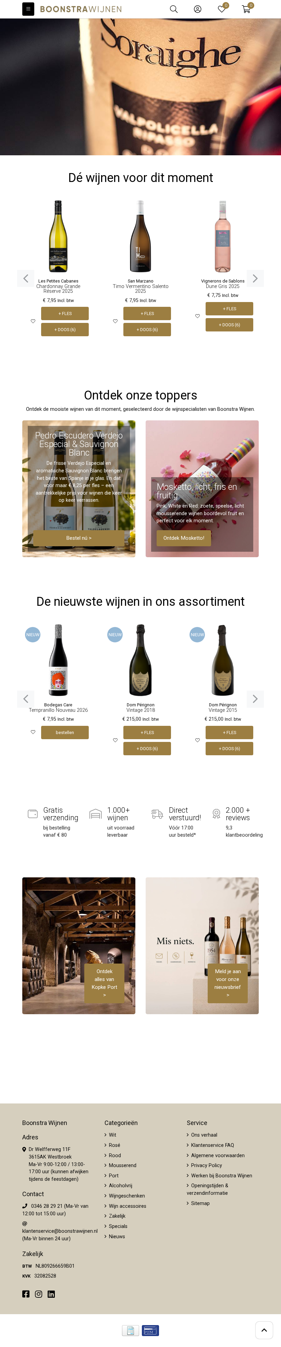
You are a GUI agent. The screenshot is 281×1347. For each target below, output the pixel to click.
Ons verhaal (203, 1135)
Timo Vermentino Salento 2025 (141, 289)
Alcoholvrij (120, 1186)
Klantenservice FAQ (212, 1145)
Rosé (114, 1145)
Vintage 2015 (223, 710)
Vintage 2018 (140, 710)
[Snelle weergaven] (83, 211)
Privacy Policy (206, 1165)
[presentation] (25, 278)
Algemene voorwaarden (217, 1156)
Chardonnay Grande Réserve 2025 (58, 289)
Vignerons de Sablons (223, 281)
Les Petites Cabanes (58, 281)
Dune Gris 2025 (223, 286)
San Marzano (141, 281)
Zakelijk (116, 1216)
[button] (246, 9)
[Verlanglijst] (33, 321)
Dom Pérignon (141, 704)
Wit (112, 1135)
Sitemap (200, 1203)
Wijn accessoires (127, 1206)
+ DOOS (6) (65, 329)
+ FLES (65, 313)
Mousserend (122, 1165)
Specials (117, 1226)
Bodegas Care (58, 704)
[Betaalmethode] (130, 1330)
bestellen (65, 732)
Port (113, 1176)
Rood (114, 1156)
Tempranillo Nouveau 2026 (58, 710)
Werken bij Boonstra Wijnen (221, 1176)
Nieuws (116, 1237)
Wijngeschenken (126, 1196)
